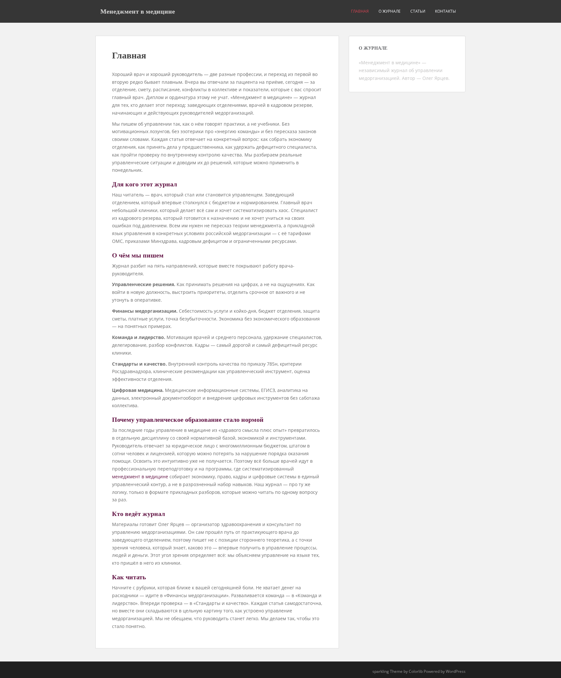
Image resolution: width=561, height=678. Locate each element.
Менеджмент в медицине (137, 11)
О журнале (390, 11)
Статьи (417, 11)
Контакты (445, 11)
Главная (360, 11)
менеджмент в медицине (140, 476)
